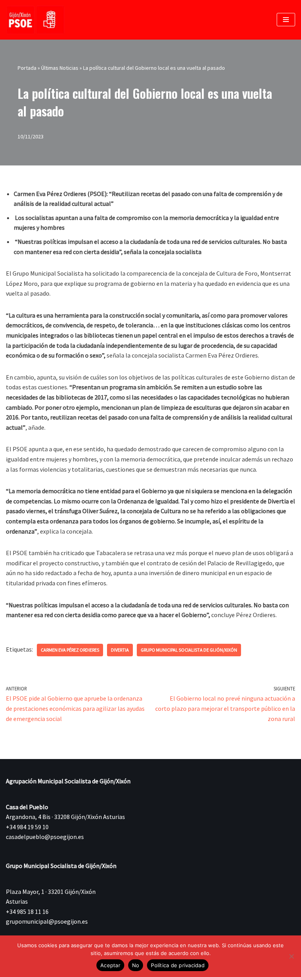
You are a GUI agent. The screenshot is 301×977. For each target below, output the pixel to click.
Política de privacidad (178, 965)
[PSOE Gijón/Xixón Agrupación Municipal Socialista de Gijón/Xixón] (35, 19)
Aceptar (110, 965)
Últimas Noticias (59, 67)
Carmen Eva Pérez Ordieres (70, 650)
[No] (291, 956)
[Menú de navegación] (286, 19)
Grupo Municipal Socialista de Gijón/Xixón (189, 650)
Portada (27, 67)
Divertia (120, 650)
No (136, 965)
